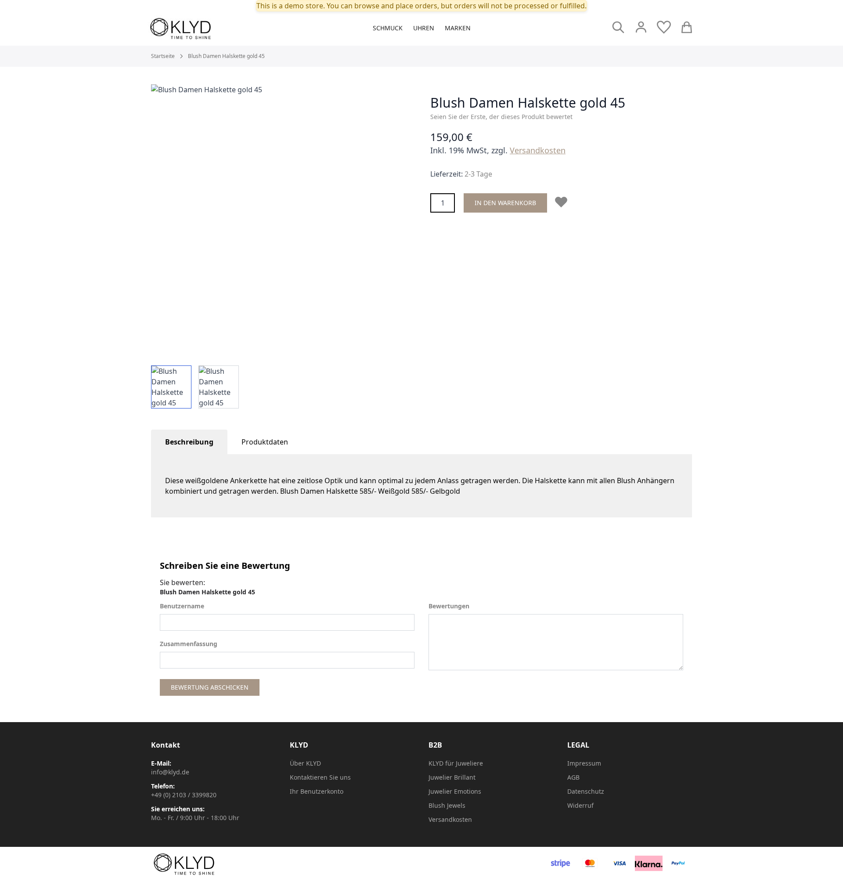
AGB (573, 777)
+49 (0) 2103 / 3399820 (183, 795)
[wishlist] (664, 27)
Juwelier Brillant (452, 777)
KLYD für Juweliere (456, 763)
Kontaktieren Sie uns (320, 777)
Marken (458, 28)
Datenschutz (585, 791)
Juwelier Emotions (455, 791)
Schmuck (388, 28)
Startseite (163, 56)
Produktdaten (264, 442)
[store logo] (200, 28)
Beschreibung (189, 442)
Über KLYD (305, 763)
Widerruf (580, 805)
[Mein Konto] (641, 27)
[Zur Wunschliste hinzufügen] (563, 202)
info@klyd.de (170, 772)
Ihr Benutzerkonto (316, 791)
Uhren (423, 28)
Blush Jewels (447, 805)
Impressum (584, 763)
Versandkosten (538, 150)
